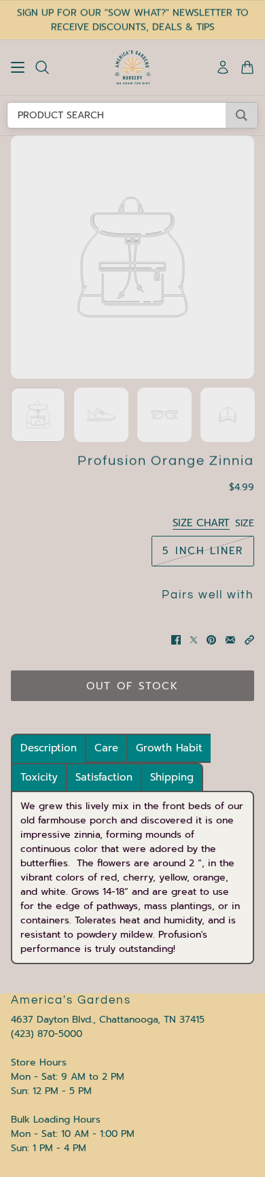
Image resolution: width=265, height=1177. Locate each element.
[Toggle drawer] (17, 67)
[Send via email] (230, 639)
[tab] (48, 748)
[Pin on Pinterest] (211, 639)
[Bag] (247, 67)
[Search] (42, 67)
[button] (249, 639)
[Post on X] (194, 640)
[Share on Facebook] (176, 639)
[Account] (223, 67)
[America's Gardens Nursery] (133, 67)
